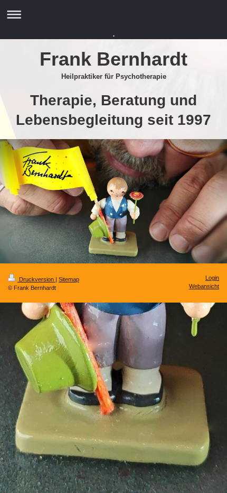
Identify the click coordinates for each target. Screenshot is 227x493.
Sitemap (69, 279)
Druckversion (36, 279)
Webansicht (204, 286)
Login (212, 278)
